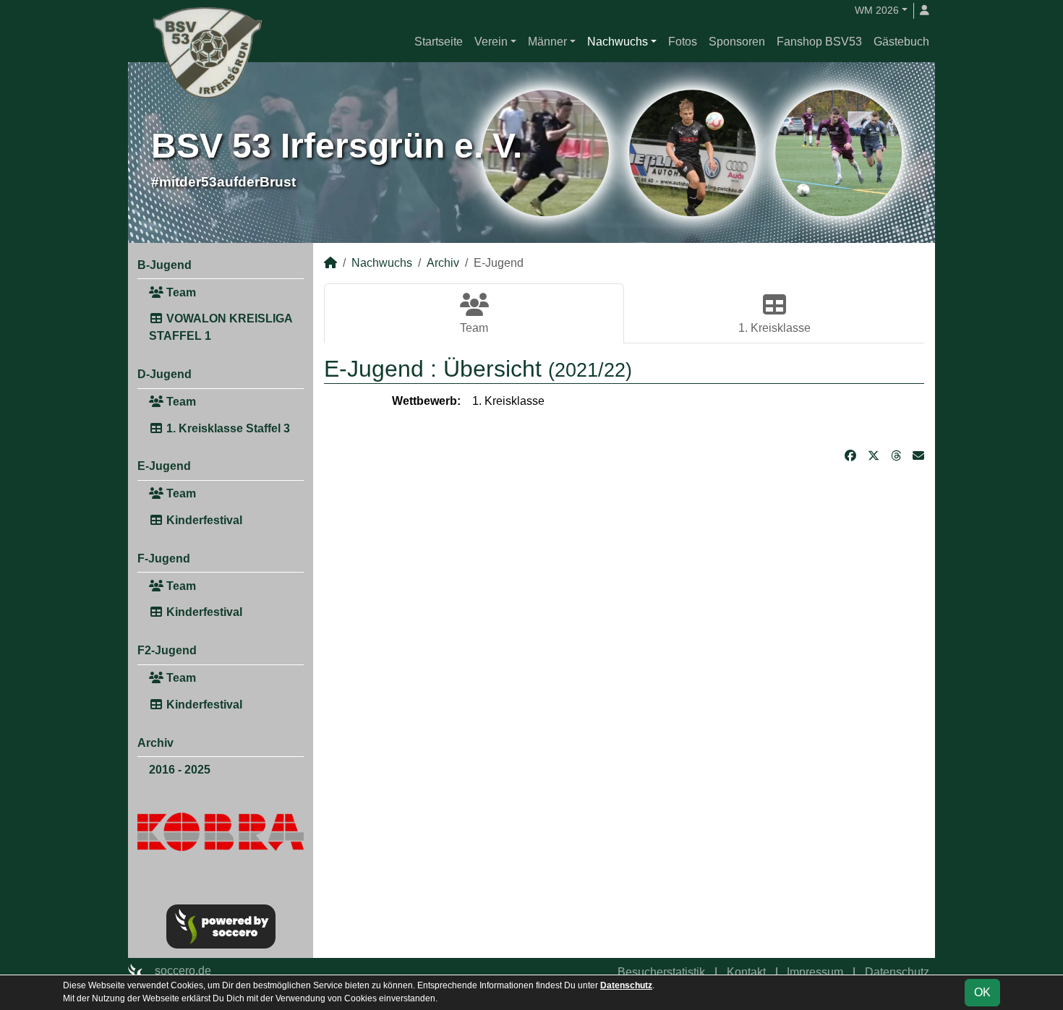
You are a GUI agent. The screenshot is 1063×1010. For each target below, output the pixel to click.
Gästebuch (901, 41)
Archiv (155, 743)
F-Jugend (163, 558)
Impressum (815, 972)
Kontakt (746, 972)
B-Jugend (164, 265)
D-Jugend (164, 374)
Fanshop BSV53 (819, 41)
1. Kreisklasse (774, 328)
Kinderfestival (202, 520)
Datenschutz (897, 972)
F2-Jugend (167, 650)
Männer (547, 41)
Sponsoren (737, 41)
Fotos (682, 41)
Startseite (438, 41)
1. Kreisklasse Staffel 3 (226, 428)
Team (179, 292)
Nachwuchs (617, 41)
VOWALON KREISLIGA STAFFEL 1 (220, 327)
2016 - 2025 (179, 769)
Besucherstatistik (661, 972)
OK (982, 992)
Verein (491, 41)
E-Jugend (164, 466)
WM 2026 (877, 10)
